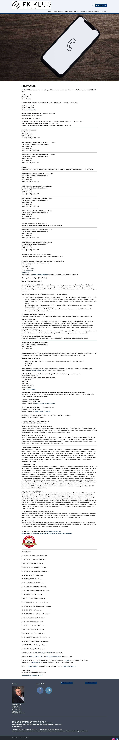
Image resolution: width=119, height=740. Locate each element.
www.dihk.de (25, 272)
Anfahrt (28, 737)
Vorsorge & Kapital (58, 11)
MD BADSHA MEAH (36, 656)
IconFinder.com (36, 662)
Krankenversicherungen (86, 11)
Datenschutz (15, 737)
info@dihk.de (29, 270)
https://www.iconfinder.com (53, 656)
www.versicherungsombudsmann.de (45, 403)
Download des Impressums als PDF (32, 675)
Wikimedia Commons (70, 666)
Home (49, 11)
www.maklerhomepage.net (53, 531)
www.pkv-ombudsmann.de (42, 411)
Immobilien (97, 11)
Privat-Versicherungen (71, 11)
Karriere (104, 11)
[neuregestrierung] (67, 683)
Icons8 (67, 660)
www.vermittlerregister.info (40, 274)
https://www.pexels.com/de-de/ (43, 652)
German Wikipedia (33, 666)
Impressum (22, 737)
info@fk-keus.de (30, 110)
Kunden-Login (102, 5)
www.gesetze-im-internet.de (36, 370)
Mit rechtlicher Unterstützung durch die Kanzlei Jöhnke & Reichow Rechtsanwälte (47, 533)
